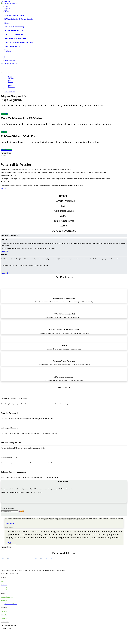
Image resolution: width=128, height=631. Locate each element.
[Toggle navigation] (1, 72)
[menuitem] (6, 6)
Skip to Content (5, 1)
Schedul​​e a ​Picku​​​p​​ (6, 150)
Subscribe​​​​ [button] (21, 511)
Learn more (4, 188)
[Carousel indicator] (1, 155)
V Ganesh (7, 542)
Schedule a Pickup (9, 60)
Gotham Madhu (9, 523)
